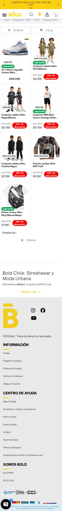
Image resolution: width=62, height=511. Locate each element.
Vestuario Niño (50, 19)
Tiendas (6, 353)
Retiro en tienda (9, 417)
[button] (31, 280)
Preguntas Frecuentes (12, 361)
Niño (28, 19)
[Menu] (4, 14)
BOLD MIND (8, 473)
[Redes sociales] (35, 312)
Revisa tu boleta (10, 424)
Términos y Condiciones (13, 376)
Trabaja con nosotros (12, 384)
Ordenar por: (9, 232)
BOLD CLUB (8, 480)
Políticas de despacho (12, 447)
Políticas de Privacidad (12, 368)
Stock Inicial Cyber (10, 440)
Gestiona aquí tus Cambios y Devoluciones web (23, 455)
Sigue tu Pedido (9, 401)
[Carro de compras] (56, 14)
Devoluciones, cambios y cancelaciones (19, 409)
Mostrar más (29, 291)
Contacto (7, 432)
